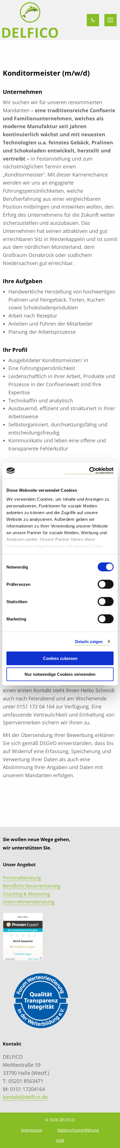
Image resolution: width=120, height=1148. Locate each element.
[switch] (106, 584)
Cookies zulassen (60, 658)
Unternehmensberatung (28, 902)
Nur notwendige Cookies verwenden (60, 674)
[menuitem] (31, 1130)
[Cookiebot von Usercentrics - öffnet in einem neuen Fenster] (89, 470)
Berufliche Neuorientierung (31, 886)
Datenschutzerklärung (78, 1130)
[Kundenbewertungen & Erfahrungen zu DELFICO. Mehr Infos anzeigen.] (23, 936)
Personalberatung (22, 878)
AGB (60, 1140)
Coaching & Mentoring (26, 894)
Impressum (31, 1130)
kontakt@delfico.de (25, 1097)
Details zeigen (89, 641)
